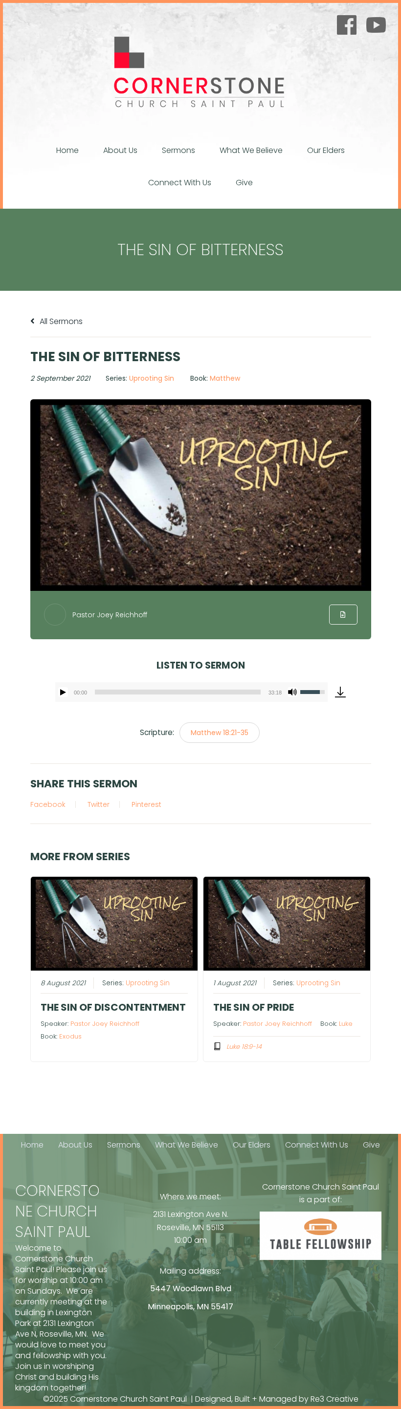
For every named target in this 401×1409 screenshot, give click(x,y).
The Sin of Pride (253, 1007)
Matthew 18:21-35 (219, 732)
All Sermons (60, 321)
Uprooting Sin (151, 378)
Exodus (70, 1036)
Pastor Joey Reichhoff (109, 615)
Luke (346, 1023)
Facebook (48, 804)
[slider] (178, 692)
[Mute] (292, 692)
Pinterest (146, 804)
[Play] (63, 692)
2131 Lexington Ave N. (190, 1214)
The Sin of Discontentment (113, 1007)
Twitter (99, 804)
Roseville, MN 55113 (190, 1227)
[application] (191, 692)
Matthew (225, 378)
